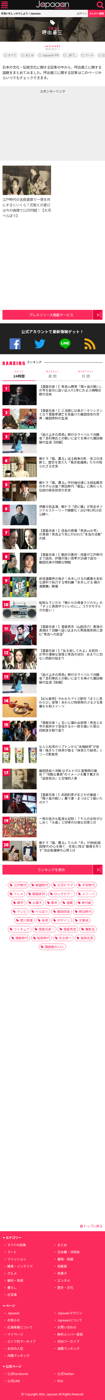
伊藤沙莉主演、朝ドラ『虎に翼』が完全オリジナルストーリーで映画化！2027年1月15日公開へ (71, 510)
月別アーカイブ (68, 1341)
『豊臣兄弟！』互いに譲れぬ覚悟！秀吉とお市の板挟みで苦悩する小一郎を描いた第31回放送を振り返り (71, 726)
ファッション (16, 1259)
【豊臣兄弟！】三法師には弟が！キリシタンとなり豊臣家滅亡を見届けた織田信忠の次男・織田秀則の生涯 (71, 414)
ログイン (82, 13)
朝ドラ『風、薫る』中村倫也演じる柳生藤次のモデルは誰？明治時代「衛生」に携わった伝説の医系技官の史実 (71, 486)
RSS (89, 343)
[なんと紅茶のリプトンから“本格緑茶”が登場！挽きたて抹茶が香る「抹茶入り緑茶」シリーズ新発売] (19, 756)
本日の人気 (15, 1348)
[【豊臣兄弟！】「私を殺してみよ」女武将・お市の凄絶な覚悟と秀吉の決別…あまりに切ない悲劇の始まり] (19, 660)
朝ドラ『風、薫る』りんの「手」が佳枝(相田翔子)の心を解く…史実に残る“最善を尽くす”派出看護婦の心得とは (70, 846)
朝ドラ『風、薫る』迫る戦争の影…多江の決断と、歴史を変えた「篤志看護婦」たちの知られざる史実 (71, 462)
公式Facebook (15, 343)
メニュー (4, 5)
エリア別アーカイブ (21, 1341)
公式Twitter (39, 343)
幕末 (54, 902)
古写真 (12, 1294)
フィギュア (22, 929)
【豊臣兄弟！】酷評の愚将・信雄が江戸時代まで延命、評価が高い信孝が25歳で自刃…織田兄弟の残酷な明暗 (71, 558)
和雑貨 (62, 1266)
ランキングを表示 (51, 869)
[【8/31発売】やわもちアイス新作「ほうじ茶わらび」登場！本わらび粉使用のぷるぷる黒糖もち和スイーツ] (19, 708)
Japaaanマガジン (69, 1313)
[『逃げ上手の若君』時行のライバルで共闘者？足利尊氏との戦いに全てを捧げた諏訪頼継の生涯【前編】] (19, 444)
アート (89, 55)
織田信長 (63, 911)
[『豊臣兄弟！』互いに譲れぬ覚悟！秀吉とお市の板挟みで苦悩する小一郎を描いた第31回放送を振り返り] (19, 732)
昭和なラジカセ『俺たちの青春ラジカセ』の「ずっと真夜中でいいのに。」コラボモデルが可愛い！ (71, 606)
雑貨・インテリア (20, 1266)
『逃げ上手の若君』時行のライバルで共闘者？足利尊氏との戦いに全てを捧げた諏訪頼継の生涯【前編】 (71, 438)
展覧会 (90, 929)
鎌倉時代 (21, 938)
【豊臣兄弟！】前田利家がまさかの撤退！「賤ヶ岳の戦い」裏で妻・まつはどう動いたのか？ (71, 798)
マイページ (15, 1334)
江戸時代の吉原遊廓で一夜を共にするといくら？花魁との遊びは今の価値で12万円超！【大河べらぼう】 (26, 207)
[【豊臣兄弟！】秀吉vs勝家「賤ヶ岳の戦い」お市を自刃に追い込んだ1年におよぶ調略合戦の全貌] (19, 396)
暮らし (12, 1287)
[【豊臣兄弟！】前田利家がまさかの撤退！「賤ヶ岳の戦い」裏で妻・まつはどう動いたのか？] (19, 804)
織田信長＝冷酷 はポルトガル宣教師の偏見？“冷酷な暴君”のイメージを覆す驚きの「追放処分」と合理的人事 (69, 774)
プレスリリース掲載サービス (51, 314)
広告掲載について (20, 1327)
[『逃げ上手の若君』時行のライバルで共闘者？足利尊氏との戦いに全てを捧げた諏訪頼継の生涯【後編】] (19, 684)
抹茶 (45, 920)
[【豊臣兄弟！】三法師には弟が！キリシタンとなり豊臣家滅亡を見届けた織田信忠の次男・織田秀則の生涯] (19, 420)
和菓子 (62, 1273)
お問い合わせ (66, 1327)
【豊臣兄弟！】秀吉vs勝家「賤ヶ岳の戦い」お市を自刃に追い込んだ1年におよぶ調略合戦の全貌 (70, 390)
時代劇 (86, 902)
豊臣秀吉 (69, 929)
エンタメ (63, 1280)
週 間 (52, 374)
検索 (100, 5)
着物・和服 (65, 1259)
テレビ (21, 911)
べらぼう (41, 911)
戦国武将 (38, 893)
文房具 (83, 920)
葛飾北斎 (87, 938)
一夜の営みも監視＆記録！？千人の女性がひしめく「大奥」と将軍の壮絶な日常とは (71, 820)
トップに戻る (93, 1226)
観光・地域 (15, 1280)
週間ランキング (68, 1348)
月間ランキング (18, 1355)
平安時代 (88, 885)
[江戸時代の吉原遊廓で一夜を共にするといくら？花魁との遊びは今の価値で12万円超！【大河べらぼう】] (26, 181)
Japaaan (52, 5)
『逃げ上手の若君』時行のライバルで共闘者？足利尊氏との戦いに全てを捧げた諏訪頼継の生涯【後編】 (71, 678)
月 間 (86, 374)
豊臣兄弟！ (46, 929)
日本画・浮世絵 (68, 1252)
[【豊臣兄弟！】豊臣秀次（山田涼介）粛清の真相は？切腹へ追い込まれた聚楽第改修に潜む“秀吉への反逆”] (19, 636)
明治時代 (85, 911)
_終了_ (72, 55)
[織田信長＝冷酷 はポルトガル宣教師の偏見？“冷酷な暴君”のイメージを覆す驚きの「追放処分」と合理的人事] (19, 780)
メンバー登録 (96, 13)
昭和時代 (43, 938)
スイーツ (88, 893)
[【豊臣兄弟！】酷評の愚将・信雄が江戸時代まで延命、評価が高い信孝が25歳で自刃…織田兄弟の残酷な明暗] (19, 564)
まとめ (29, 55)
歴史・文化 (65, 1287)
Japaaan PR (50, 55)
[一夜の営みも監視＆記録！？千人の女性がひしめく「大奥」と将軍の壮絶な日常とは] (19, 828)
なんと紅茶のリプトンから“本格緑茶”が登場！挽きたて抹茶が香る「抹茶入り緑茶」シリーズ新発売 (71, 750)
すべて (12, 55)
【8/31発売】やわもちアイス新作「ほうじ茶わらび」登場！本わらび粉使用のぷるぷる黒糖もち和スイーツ (71, 702)
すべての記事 (16, 1244)
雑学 (20, 902)
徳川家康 (26, 920)
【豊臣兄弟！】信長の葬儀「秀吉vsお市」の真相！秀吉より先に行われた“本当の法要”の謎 (70, 534)
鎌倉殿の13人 (54, 946)
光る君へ (65, 938)
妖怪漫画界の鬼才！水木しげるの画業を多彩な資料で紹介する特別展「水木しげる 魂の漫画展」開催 (71, 582)
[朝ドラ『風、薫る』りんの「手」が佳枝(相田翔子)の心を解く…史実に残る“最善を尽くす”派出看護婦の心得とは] (19, 852)
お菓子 (37, 902)
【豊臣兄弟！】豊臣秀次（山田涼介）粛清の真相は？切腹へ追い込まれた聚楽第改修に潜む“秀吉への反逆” (71, 630)
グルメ (12, 1273)
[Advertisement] (36, 126)
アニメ (18, 893)
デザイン (63, 920)
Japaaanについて (69, 1320)
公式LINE (65, 343)
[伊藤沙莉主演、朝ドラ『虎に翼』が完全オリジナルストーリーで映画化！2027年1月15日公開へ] (19, 516)
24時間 (19, 374)
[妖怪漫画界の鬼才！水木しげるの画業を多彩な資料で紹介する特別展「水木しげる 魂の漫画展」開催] (19, 588)
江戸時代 (20, 885)
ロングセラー (63, 893)
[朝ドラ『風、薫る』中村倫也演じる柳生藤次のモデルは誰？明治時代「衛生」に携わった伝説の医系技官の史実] (19, 492)
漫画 (69, 902)
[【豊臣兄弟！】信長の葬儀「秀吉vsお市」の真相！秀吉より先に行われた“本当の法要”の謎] (19, 540)
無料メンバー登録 (70, 1334)
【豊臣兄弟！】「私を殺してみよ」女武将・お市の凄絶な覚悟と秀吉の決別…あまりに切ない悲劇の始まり (71, 654)
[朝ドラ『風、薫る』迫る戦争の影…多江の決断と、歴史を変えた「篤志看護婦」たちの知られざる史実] (19, 468)
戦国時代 (41, 885)
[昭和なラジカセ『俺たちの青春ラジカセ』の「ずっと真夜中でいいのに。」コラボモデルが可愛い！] (19, 612)
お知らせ (13, 1320)
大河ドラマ (65, 885)
